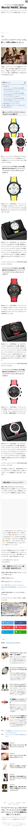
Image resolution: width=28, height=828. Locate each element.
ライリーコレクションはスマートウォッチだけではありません (18, 685)
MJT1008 (9, 365)
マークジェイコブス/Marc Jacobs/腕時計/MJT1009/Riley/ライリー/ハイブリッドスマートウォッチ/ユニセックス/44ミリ (14, 100)
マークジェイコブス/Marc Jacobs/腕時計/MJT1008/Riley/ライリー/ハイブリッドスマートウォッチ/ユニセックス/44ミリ (14, 95)
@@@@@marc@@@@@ (13, 642)
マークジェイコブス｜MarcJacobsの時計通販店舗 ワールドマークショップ (14, 587)
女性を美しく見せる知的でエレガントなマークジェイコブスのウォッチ (18, 778)
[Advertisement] (14, 22)
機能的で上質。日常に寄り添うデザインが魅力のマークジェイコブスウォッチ (18, 788)
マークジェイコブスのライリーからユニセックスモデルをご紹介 (18, 669)
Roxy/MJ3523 (6, 561)
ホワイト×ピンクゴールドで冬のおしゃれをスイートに (18, 756)
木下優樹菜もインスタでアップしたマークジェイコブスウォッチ (18, 701)
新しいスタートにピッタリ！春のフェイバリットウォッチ (18, 745)
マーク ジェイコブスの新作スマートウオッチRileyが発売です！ (18, 716)
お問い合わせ (17, 581)
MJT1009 (9, 465)
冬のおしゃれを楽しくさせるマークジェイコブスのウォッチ (18, 766)
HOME (5, 802)
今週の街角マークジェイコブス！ (11, 103)
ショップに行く (11, 802)
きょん (3, 547)
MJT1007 (9, 264)
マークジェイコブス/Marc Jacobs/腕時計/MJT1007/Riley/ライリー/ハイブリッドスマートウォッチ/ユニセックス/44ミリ (14, 89)
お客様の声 (18, 802)
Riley (3, 639)
